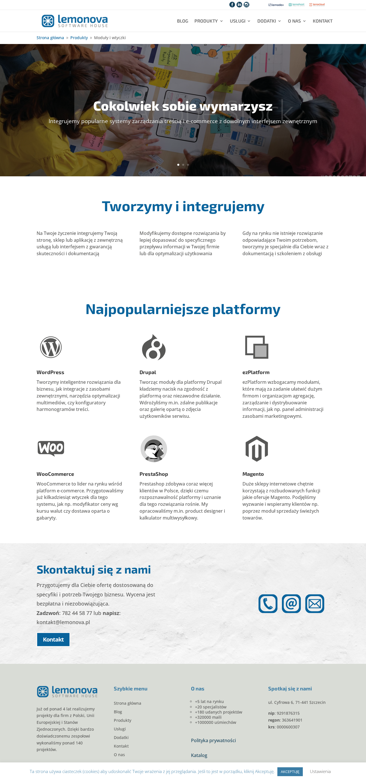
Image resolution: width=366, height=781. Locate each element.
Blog (182, 20)
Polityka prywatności (213, 740)
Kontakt (323, 20)
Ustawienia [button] (320, 771)
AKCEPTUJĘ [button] (290, 771)
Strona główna (127, 703)
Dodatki (266, 20)
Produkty (206, 20)
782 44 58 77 (77, 613)
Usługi (237, 20)
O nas (294, 20)
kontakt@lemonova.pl (63, 622)
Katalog (199, 755)
